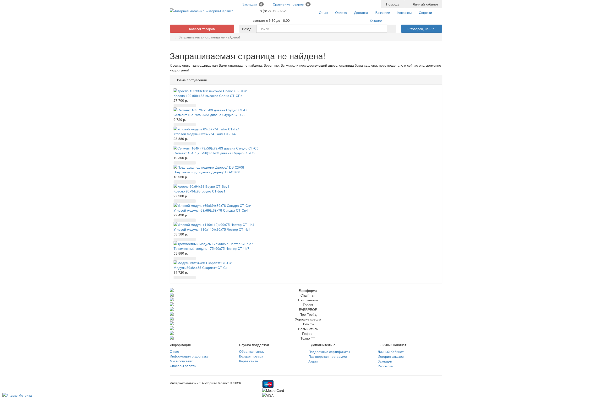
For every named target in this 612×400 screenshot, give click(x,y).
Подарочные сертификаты (329, 351)
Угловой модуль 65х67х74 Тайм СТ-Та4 (205, 133)
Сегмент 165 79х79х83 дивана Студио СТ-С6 (209, 114)
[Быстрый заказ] (183, 105)
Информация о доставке (189, 356)
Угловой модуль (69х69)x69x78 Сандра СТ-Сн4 (211, 210)
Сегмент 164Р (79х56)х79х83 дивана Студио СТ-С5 (214, 152)
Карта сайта (248, 360)
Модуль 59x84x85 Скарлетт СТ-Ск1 (201, 267)
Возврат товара (251, 356)
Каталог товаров (202, 28)
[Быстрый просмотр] (189, 105)
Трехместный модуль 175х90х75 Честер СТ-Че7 (211, 248)
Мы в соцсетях (181, 360)
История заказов (391, 356)
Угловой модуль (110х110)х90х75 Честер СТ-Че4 (212, 229)
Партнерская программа (327, 356)
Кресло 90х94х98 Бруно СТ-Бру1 (199, 191)
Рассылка (385, 365)
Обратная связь (251, 351)
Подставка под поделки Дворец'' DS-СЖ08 (207, 172)
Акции (313, 361)
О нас (174, 351)
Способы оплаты (183, 365)
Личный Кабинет (391, 351)
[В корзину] (177, 105)
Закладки (385, 361)
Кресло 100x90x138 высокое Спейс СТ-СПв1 (209, 95)
